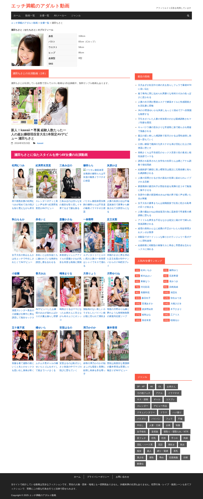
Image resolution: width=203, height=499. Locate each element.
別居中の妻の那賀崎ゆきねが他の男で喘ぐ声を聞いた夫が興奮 (164, 196)
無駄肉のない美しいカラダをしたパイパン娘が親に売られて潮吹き (94, 312)
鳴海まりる (65, 273)
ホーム (17, 15)
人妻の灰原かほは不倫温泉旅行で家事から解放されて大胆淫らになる (118, 206)
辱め (161, 457)
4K (151, 386)
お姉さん (171, 386)
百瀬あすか (147, 303)
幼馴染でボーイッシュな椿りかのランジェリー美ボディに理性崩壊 (164, 239)
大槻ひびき (176, 303)
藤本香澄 (112, 327)
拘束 (185, 438)
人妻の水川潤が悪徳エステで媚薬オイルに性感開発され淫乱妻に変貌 (164, 104)
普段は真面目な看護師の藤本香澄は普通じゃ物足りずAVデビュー (118, 367)
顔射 (185, 457)
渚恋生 (173, 292)
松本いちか (146, 270)
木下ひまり (176, 309)
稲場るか (174, 320)
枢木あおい (146, 275)
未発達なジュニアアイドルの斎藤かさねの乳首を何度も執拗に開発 (70, 258)
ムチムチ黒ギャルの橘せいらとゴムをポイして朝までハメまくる (47, 367)
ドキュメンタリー (146, 412)
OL (159, 386)
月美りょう (89, 273)
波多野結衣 (147, 309)
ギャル (157, 399)
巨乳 (153, 438)
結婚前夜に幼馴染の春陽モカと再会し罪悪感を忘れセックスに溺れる (164, 247)
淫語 (160, 444)
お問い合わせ (122, 477)
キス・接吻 (142, 399)
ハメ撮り (177, 412)
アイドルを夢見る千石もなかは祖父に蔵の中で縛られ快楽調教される (164, 222)
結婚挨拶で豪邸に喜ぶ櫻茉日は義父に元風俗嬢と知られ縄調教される (164, 171)
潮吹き (171, 444)
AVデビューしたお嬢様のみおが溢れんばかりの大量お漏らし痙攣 (47, 312)
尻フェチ (141, 438)
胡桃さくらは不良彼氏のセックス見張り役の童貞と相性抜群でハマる (164, 154)
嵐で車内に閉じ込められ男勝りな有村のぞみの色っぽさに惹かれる (164, 95)
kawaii (40, 143)
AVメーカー (60, 15)
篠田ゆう (173, 270)
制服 (178, 425)
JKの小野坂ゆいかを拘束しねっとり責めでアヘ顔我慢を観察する (165, 112)
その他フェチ (143, 393)
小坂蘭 (16, 273)
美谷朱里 (146, 320)
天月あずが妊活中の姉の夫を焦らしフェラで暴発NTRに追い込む (164, 87)
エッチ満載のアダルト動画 (40, 5)
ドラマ (163, 412)
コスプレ (170, 399)
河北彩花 (145, 287)
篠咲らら (88, 165)
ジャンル (76, 15)
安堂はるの (65, 327)
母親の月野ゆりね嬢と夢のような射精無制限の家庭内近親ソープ (118, 312)
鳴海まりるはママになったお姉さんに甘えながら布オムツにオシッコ (70, 314)
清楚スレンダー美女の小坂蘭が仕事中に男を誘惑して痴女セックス (23, 314)
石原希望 (173, 275)
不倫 (180, 418)
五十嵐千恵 (18, 327)
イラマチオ (173, 393)
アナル (159, 393)
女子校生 (141, 431)
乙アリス (174, 314)
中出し (140, 425)
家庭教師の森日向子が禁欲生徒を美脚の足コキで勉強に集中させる (164, 188)
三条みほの (65, 165)
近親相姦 (173, 457)
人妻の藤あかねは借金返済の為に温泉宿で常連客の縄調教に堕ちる (164, 213)
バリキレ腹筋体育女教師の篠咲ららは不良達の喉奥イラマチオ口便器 (94, 206)
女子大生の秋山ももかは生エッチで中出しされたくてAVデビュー (23, 258)
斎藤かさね (65, 219)
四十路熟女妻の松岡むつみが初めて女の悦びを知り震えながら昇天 (23, 204)
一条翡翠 (88, 219)
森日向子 (146, 298)
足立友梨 (112, 219)
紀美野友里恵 (43, 165)
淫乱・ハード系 (145, 444)
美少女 (140, 457)
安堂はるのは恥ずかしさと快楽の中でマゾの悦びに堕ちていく (70, 367)
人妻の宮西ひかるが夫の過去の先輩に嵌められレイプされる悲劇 (164, 180)
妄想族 (154, 431)
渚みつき (173, 281)
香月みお (41, 273)
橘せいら (41, 327)
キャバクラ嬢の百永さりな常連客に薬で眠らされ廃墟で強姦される (164, 129)
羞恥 (151, 457)
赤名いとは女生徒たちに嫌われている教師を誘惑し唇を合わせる (47, 258)
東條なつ (145, 281)
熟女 (182, 444)
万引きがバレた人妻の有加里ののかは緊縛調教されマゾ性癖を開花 (164, 121)
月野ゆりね (113, 273)
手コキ (174, 438)
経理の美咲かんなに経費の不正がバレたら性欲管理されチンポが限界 (164, 230)
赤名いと (41, 219)
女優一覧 (44, 15)
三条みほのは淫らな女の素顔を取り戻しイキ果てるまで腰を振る (70, 204)
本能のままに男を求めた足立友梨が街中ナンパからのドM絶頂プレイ (118, 260)
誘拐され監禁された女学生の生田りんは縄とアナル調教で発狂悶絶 (164, 163)
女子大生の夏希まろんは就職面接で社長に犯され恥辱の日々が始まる (164, 205)
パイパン (155, 418)
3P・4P (141, 386)
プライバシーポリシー (98, 477)
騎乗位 (140, 464)
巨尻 (163, 438)
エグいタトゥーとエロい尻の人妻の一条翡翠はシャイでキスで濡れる (94, 260)
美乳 (176, 451)
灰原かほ (112, 165)
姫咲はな (146, 314)
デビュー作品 (160, 406)
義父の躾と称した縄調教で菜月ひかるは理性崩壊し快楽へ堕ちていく (164, 137)
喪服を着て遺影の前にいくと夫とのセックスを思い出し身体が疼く (23, 367)
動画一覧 (30, 15)
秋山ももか (18, 219)
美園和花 (145, 292)
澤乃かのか (89, 327)
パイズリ (141, 418)
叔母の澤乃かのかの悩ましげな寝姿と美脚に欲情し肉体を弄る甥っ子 (94, 368)
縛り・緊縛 (162, 451)
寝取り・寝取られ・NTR (176, 431)
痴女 (139, 451)
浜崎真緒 (173, 287)
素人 (149, 451)
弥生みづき (176, 298)
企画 (168, 425)
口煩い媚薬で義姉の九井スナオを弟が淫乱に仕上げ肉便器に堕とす (164, 146)
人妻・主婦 (154, 425)
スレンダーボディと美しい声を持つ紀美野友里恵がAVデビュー (47, 204)
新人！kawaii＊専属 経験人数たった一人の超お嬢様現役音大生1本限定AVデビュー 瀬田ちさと (39, 134)
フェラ (169, 418)
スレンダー (142, 406)
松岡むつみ (18, 165)
